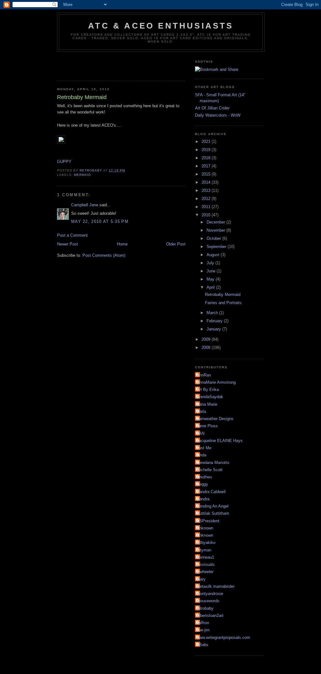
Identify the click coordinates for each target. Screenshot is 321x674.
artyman (204, 550)
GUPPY (64, 161)
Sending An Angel (213, 506)
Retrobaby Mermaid (222, 294)
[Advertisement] (130, 64)
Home (122, 244)
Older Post (176, 244)
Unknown (205, 528)
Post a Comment (72, 235)
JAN (200, 433)
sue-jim (203, 630)
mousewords (208, 600)
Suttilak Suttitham (213, 513)
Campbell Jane (84, 205)
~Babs (202, 644)
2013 (207, 190)
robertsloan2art (210, 615)
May (211, 279)
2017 (207, 166)
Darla (201, 411)
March (213, 312)
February (215, 321)
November (216, 230)
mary (201, 579)
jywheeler (205, 571)
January (214, 329)
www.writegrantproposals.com (223, 637)
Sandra (203, 499)
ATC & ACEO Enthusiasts (160, 25)
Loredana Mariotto (213, 462)
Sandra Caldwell (211, 491)
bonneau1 (205, 557)
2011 (207, 206)
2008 (207, 347)
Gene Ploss (207, 426)
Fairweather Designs (215, 418)
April (211, 287)
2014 (207, 182)
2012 (207, 198)
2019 (207, 149)
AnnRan (204, 375)
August (214, 254)
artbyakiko (206, 542)
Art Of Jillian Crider (212, 108)
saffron (203, 622)
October (214, 238)
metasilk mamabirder (215, 586)
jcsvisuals (206, 564)
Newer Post (67, 244)
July (211, 263)
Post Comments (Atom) (103, 255)
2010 (207, 215)
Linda (201, 455)
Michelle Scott (210, 469)
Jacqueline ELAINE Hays (220, 440)
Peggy (202, 484)
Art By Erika (208, 389)
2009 (207, 339)
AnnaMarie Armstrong (216, 382)
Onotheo (204, 477)
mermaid (82, 174)
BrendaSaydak (210, 396)
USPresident (208, 521)
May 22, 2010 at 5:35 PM (100, 221)
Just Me (204, 447)
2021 (207, 141)
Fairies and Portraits (223, 302)
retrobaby (205, 608)
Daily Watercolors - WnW (217, 115)
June (212, 271)
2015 (207, 174)
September (217, 246)
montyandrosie (210, 593)
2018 (207, 157)
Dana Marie (207, 404)
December (216, 222)
